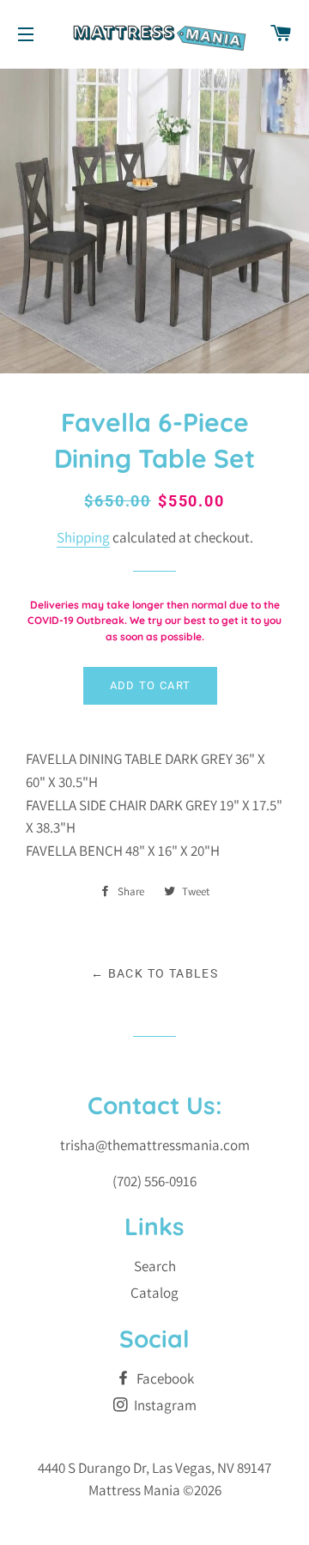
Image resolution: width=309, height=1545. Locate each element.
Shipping (83, 537)
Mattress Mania (134, 1490)
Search (155, 1266)
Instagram (164, 1405)
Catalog (154, 1292)
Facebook (164, 1378)
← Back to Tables (154, 973)
